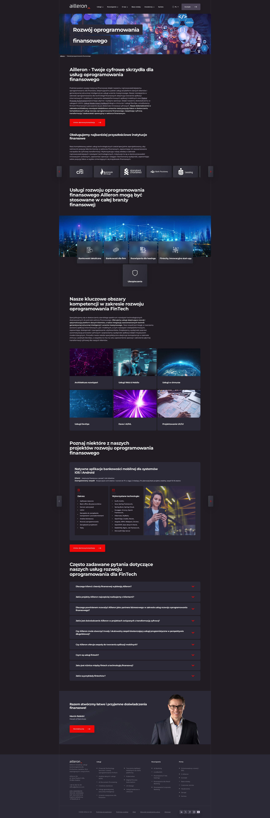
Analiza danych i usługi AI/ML (107, 777)
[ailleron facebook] (190, 812)
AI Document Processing (108, 782)
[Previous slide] (59, 171)
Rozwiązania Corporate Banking (162, 788)
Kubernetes (130, 776)
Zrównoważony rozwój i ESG (190, 769)
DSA (134, 812)
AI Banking (158, 768)
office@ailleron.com (77, 787)
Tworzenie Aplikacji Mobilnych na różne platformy (133, 770)
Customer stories (187, 785)
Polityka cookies (122, 812)
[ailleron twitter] (186, 812)
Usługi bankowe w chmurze (133, 790)
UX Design (130, 786)
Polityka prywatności (104, 812)
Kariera (183, 796)
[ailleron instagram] (194, 812)
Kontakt (184, 778)
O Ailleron (184, 774)
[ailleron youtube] (198, 812)
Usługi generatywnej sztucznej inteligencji (106, 790)
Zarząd (183, 792)
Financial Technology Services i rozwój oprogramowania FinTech (108, 770)
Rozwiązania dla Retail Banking (162, 782)
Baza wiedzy (185, 781)
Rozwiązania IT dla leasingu (160, 777)
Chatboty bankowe (106, 786)
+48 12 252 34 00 (76, 785)
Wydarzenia (185, 789)
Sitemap (168, 812)
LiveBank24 (158, 772)
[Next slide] (210, 171)
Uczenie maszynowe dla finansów (107, 796)
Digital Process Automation (131, 781)
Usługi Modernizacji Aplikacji (96, 103)
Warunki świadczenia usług (150, 812)
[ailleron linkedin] (182, 812)
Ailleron (62, 56)
